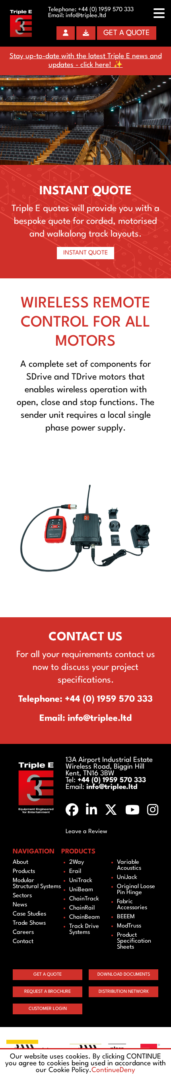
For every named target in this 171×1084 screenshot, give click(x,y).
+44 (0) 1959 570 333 (106, 10)
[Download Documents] (85, 33)
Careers (23, 932)
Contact (23, 942)
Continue (105, 1070)
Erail (75, 872)
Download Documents (123, 974)
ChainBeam (84, 917)
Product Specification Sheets (134, 941)
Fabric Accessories (132, 905)
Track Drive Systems (84, 929)
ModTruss (129, 926)
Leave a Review (86, 832)
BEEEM (126, 917)
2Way (76, 862)
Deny (127, 1070)
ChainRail (82, 908)
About (20, 862)
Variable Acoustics (129, 865)
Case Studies (29, 914)
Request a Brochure (47, 992)
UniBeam (81, 890)
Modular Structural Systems (37, 884)
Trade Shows (29, 923)
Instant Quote (85, 253)
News (20, 905)
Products (24, 872)
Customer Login (48, 1009)
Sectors (22, 896)
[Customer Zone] (65, 33)
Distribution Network (124, 992)
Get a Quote (126, 33)
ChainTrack (84, 899)
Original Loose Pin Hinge (136, 890)
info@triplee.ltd (86, 16)
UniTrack (80, 881)
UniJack (127, 878)
